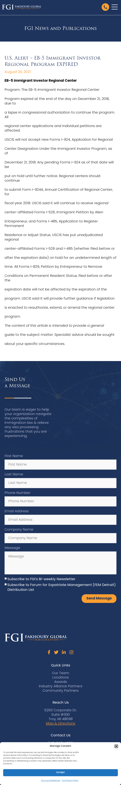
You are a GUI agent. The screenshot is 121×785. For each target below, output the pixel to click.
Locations (60, 677)
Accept (60, 772)
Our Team (60, 673)
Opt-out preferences (50, 781)
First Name (14, 456)
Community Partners (61, 691)
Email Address (17, 511)
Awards (60, 682)
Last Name (14, 474)
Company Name (19, 530)
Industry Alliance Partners (60, 686)
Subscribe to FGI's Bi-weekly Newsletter (41, 579)
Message (12, 548)
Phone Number (17, 493)
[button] (116, 746)
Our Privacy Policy (70, 781)
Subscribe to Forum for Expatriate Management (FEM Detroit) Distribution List (61, 587)
